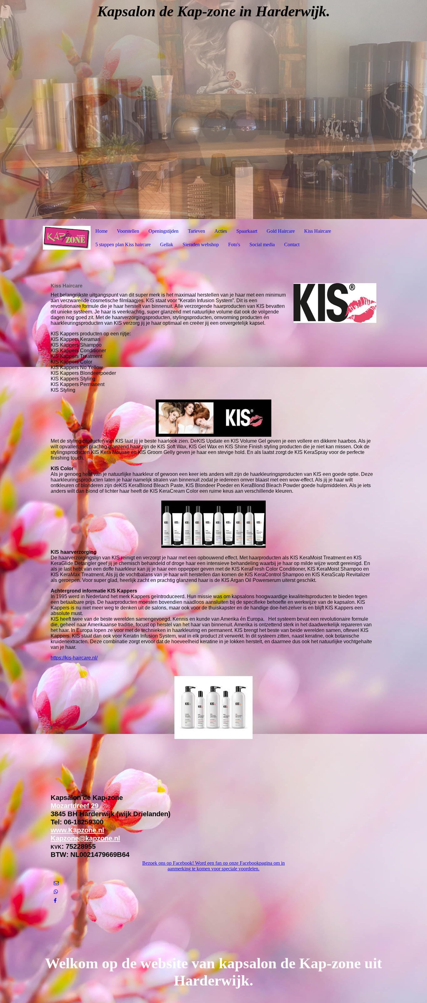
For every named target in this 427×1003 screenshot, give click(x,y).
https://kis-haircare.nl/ (74, 657)
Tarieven (196, 231)
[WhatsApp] (56, 891)
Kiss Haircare (317, 231)
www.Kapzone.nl (77, 830)
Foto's (234, 244)
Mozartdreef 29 (74, 806)
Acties (220, 231)
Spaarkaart (246, 231)
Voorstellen (128, 231)
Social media (262, 244)
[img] (213, 109)
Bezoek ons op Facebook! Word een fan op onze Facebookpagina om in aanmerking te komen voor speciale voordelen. (213, 865)
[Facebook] (55, 900)
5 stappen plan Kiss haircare (123, 244)
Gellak (166, 244)
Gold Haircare (281, 231)
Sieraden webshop (201, 244)
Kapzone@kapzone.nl (85, 838)
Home (101, 231)
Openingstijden (163, 231)
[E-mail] (56, 883)
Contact (291, 244)
